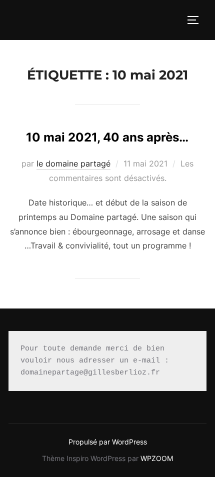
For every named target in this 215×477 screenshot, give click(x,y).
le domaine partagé (73, 163)
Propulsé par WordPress (107, 442)
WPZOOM (156, 458)
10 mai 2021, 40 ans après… (107, 137)
